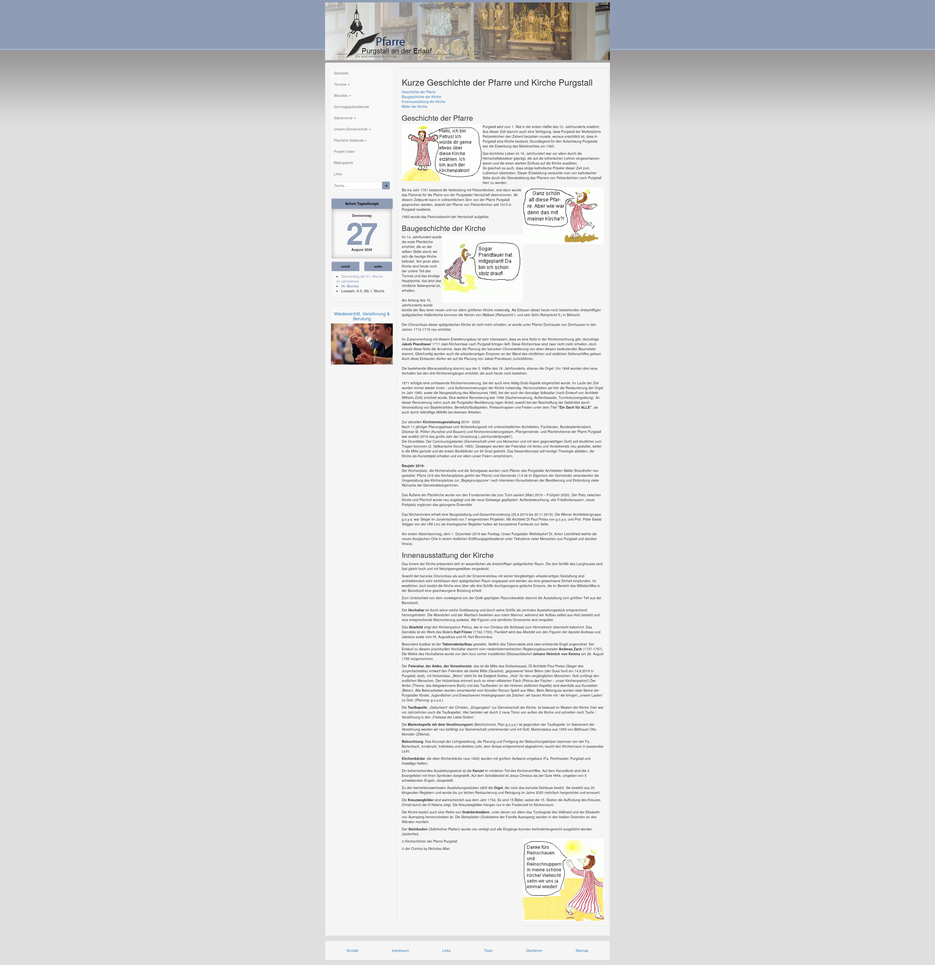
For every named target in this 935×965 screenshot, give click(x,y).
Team (488, 950)
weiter (378, 266)
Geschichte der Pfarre (419, 91)
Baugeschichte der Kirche (421, 96)
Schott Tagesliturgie (362, 203)
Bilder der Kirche (414, 106)
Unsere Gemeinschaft (351, 129)
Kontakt (352, 950)
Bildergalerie (343, 162)
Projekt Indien (344, 151)
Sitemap (582, 950)
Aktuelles (341, 95)
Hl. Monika (350, 286)
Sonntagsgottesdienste (351, 106)
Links (338, 173)
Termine (340, 84)
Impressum (400, 950)
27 (360, 232)
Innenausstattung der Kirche (423, 101)
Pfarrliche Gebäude (349, 140)
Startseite (341, 73)
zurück (345, 266)
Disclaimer (534, 950)
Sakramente (344, 117)
